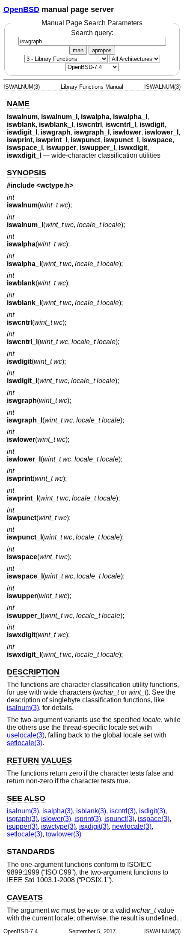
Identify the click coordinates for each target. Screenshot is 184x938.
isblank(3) (91, 811)
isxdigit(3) (94, 826)
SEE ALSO (26, 798)
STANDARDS (31, 851)
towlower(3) (63, 834)
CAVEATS (25, 897)
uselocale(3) (26, 735)
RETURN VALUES (39, 760)
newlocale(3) (131, 826)
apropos (102, 50)
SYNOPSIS (26, 172)
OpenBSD (21, 9)
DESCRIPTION (33, 672)
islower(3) (56, 818)
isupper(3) (22, 826)
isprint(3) (87, 818)
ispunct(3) (119, 818)
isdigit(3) (152, 811)
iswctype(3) (58, 826)
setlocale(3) (24, 742)
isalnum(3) (23, 707)
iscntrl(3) (123, 811)
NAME (18, 103)
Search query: (92, 32)
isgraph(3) (22, 818)
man (78, 50)
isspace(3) (153, 818)
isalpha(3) (57, 811)
